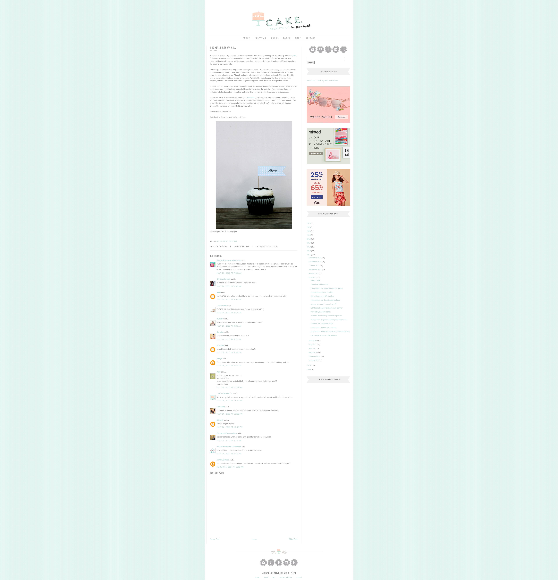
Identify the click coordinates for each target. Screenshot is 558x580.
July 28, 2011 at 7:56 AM (229, 273)
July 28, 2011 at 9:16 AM (229, 339)
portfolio (260, 38)
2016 (309, 235)
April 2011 (313, 349)
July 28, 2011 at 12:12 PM (230, 414)
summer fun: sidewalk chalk (322, 324)
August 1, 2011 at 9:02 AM (230, 467)
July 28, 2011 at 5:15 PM (229, 441)
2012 (309, 251)
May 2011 (313, 345)
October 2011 (314, 266)
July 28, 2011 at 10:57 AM (230, 387)
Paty (218, 372)
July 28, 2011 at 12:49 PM (230, 427)
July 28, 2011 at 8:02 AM (229, 286)
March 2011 (313, 352)
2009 (309, 369)
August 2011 (314, 273)
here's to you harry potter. (321, 312)
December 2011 (315, 258)
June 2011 (313, 341)
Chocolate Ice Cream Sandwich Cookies (327, 288)
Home (254, 539)
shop (298, 38)
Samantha (221, 407)
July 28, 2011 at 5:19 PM (229, 454)
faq (274, 577)
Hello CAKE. (316, 280)
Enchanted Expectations (227, 433)
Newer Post (214, 539)
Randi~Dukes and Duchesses (229, 447)
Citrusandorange (224, 279)
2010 (309, 366)
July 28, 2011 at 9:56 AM (229, 366)
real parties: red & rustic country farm (325, 300)
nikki (219, 292)
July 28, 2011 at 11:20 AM (230, 401)
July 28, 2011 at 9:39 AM (229, 353)
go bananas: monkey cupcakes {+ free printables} (330, 331)
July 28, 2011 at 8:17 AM (229, 313)
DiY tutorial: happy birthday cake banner (327, 308)
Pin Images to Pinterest (267, 246)
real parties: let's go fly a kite (322, 292)
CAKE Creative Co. (225, 394)
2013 (309, 247)
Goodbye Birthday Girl (319, 284)
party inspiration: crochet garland (324, 335)
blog (219, 241)
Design (274, 38)
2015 (309, 239)
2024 (309, 223)
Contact (310, 38)
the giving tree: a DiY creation (322, 296)
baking (286, 38)
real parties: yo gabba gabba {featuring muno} (329, 320)
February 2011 (315, 356)
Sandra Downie (223, 460)
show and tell (230, 241)
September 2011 (315, 270)
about (246, 38)
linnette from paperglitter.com (229, 260)
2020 (309, 231)
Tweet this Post (241, 246)
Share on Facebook (218, 246)
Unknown (220, 345)
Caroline (220, 332)
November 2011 (315, 262)
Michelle (220, 420)
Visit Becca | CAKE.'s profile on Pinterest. (323, 81)
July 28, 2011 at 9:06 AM (229, 326)
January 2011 (314, 360)
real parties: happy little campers (324, 328)
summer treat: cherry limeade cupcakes (326, 316)
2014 (309, 243)
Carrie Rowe (222, 306)
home (257, 577)
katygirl (220, 319)
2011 (309, 255)
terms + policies (285, 577)
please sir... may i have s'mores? (323, 304)
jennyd (219, 359)
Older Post (293, 539)
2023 (309, 227)
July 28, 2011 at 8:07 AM (229, 300)
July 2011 (313, 277)
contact (299, 577)
